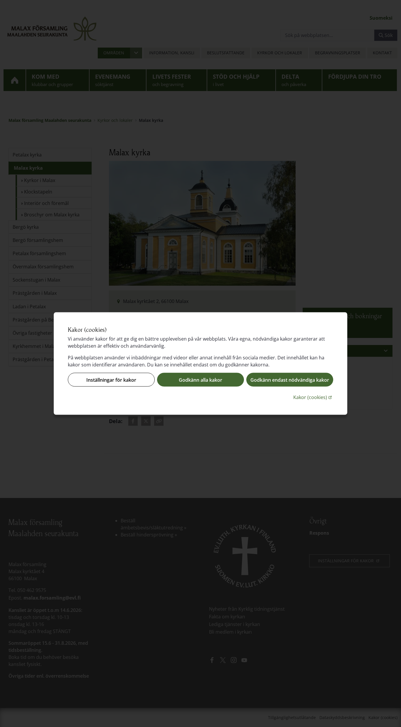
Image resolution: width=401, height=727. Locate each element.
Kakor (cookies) (313, 397)
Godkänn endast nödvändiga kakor (289, 379)
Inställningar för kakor (111, 379)
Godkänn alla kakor (200, 379)
